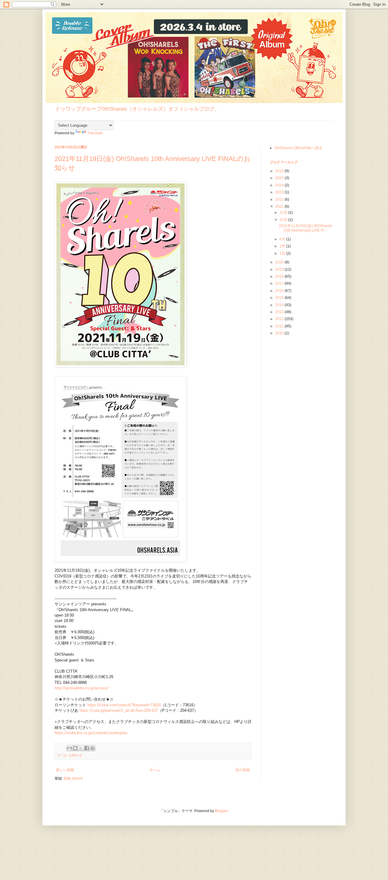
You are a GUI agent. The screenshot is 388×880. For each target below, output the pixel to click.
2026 (280, 171)
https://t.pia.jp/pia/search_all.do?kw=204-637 (118, 710)
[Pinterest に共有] (92, 748)
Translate (95, 133)
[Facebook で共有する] (87, 748)
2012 (280, 319)
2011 (280, 326)
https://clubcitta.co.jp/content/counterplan (91, 733)
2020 (280, 262)
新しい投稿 (65, 770)
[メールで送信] (69, 748)
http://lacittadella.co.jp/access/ (82, 688)
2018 (280, 276)
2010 (280, 333)
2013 (280, 312)
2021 (280, 206)
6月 (282, 239)
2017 (280, 283)
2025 (280, 178)
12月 (283, 212)
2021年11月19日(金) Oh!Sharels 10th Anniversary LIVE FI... (305, 228)
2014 (280, 305)
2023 (280, 192)
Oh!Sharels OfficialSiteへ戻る (298, 148)
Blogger (221, 811)
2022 (280, 199)
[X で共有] (81, 748)
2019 (280, 269)
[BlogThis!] (75, 748)
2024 (280, 185)
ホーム (154, 770)
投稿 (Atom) (73, 778)
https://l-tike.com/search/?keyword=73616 (124, 705)
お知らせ (75, 755)
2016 (280, 291)
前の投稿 (243, 770)
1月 (282, 253)
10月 (283, 220)
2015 (280, 298)
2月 (282, 246)
